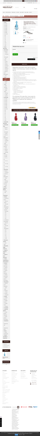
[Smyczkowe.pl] (7, 7)
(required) (15, 419)
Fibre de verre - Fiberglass (5, 285)
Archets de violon (6, 199)
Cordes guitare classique (5, 314)
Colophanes (5, 195)
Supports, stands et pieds (5, 252)
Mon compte (22, 12)
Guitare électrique (5, 265)
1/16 (5, 44)
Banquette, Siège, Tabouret (5, 247)
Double (6, 70)
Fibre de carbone (6, 209)
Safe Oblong (5, 86)
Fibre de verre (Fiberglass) (6, 73)
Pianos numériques (6, 333)
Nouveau (17, 12)
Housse (5, 293)
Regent (6, 67)
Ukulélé (5, 296)
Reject (23, 434)
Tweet (24, 37)
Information (6, 341)
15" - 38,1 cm (6, 167)
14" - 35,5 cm (6, 164)
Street (6, 88)
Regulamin (4, 2)
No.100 (5, 23)
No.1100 (6, 34)
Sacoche (6, 149)
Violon (5, 22)
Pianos (5, 330)
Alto (5, 153)
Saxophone (6, 320)
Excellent (6, 140)
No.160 (5, 103)
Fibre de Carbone (5, 145)
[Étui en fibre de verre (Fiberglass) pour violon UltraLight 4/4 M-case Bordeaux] (16, 117)
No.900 (5, 32)
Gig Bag (6, 152)
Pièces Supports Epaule (5, 188)
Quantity (14, 49)
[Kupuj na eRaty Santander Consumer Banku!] (35, 57)
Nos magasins (6, 346)
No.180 (5, 28)
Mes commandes (23, 372)
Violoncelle (6, 97)
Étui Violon (6, 49)
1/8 (5, 41)
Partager (26, 37)
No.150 (5, 26)
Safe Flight (5, 83)
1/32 (5, 45)
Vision (6, 81)
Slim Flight (5, 76)
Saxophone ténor (6, 328)
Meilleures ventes (14, 374)
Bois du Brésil (6, 202)
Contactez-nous (9, 2)
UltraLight (6, 57)
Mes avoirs (22, 373)
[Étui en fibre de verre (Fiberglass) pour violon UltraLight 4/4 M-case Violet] (25, 117)
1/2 (5, 38)
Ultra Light (5, 79)
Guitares (5, 263)
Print (25, 42)
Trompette (6, 307)
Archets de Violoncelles (6, 220)
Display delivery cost (28, 40)
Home (4, 12)
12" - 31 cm (5, 158)
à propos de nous (8, 12)
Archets (5, 196)
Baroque (6, 211)
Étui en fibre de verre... (5, 357)
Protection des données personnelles (15, 381)
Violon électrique (5, 47)
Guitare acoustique (6, 275)
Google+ (28, 37)
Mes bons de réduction (24, 378)
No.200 (5, 29)
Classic (6, 52)
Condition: (25, 28)
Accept (16, 434)
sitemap (13, 383)
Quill (6, 147)
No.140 (5, 25)
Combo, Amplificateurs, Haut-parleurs (6, 260)
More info (20, 434)
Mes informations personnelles (23, 376)
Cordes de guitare (5, 310)
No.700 (5, 106)
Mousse (5, 51)
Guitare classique (5, 268)
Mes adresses (23, 374)
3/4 (5, 36)
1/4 (5, 39)
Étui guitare (6, 281)
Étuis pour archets (5, 241)
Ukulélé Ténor (5, 304)
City (5, 58)
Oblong (6, 93)
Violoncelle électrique (5, 122)
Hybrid (6, 95)
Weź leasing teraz (31, 59)
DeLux (6, 62)
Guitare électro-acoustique (6, 279)
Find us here (26, 12)
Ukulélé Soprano (5, 298)
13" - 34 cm (5, 161)
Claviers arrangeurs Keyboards (5, 337)
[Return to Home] (3, 16)
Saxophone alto (6, 324)
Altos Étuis (6, 169)
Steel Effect (5, 91)
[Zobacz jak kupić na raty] (6, 363)
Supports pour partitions (5, 256)
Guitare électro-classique (5, 272)
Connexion (35, 2)
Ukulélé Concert (5, 301)
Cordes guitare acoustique (6, 318)
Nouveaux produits (14, 373)
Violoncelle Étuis (5, 125)
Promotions (14, 12)
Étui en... (13, 122)
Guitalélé (6, 306)
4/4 (5, 35)
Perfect (6, 64)
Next (18, 32)
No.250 (5, 31)
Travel (6, 94)
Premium (6, 54)
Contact (30, 12)
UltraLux (6, 68)
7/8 (5, 111)
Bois (5, 59)
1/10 (5, 42)
